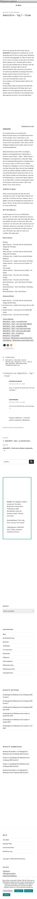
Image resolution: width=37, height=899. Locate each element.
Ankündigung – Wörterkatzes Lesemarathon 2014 (18, 340)
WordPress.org (7, 851)
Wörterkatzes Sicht (9, 669)
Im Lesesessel (7, 650)
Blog (4, 634)
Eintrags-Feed (7, 844)
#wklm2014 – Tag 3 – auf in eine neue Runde (17, 328)
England (17, 360)
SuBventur (6, 657)
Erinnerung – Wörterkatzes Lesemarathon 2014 (17, 338)
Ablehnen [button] (6, 895)
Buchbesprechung (8, 638)
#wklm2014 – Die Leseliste (11, 335)
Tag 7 (25, 362)
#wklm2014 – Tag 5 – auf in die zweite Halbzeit (17, 324)
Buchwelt (6, 642)
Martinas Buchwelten (9, 751)
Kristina (5, 758)
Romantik (18, 362)
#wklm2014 (9, 360)
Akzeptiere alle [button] (18, 891)
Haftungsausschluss (9, 873)
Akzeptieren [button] (28, 891)
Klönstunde (10, 357)
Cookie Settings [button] (8, 891)
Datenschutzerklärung (10, 876)
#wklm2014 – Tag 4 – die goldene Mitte (15, 326)
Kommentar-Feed (8, 847)
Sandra (5, 764)
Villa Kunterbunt (8, 661)
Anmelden (6, 840)
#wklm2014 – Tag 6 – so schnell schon (15, 321)
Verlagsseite (6, 129)
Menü (19, 5)
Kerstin (17, 12)
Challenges (6, 646)
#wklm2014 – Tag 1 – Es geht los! (13, 333)
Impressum (6, 871)
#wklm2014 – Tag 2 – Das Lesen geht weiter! (17, 331)
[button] (4, 345)
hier (8, 83)
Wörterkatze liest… (9, 665)
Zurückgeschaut (8, 673)
